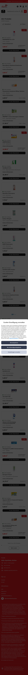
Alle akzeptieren (14, 342)
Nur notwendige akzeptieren (14, 347)
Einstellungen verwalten (14, 352)
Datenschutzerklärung (14, 338)
